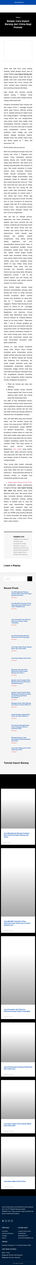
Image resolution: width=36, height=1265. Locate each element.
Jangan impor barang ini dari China (20, 482)
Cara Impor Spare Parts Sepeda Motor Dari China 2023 (21, 647)
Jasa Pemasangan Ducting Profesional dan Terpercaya (20, 636)
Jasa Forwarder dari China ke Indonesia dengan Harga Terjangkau (21, 621)
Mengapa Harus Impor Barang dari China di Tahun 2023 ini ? (21, 704)
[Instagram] (6, 1221)
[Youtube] (12, 1221)
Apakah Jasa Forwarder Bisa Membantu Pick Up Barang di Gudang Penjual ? (20, 681)
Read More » (14, 597)
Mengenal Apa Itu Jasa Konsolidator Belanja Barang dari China (20, 739)
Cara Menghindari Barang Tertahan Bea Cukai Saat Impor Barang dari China (21, 593)
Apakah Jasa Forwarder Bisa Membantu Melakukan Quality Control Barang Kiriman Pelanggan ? (21, 695)
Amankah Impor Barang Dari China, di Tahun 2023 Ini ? (20, 715)
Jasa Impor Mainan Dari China (21, 658)
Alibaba (18, 17)
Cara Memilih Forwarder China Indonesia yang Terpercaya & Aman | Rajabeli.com (21, 605)
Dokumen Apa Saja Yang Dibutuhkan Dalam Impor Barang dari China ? (19, 671)
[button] (33, 8)
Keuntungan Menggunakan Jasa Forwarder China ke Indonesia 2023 (20, 726)
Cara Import (17, 449)
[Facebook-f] (9, 1221)
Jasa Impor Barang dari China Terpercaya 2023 (21, 748)
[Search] (29, 578)
